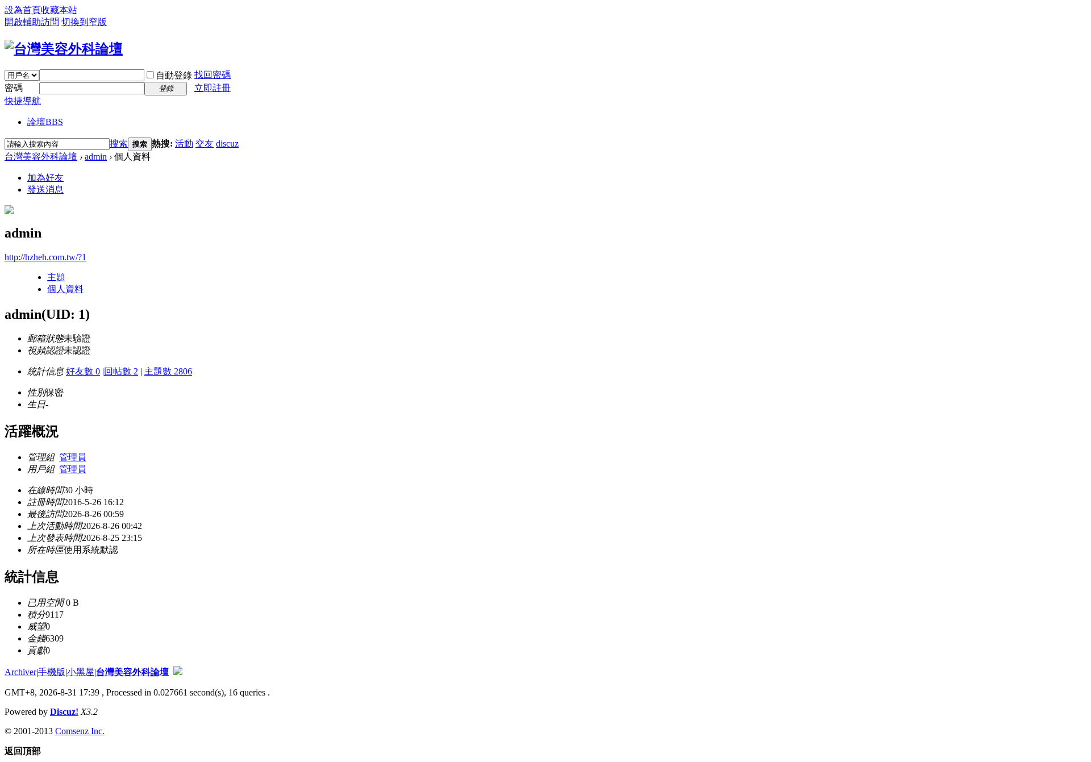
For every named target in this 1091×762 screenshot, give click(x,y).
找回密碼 (212, 75)
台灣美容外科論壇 (41, 156)
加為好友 (45, 177)
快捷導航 (23, 101)
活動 (184, 143)
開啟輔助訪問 (32, 22)
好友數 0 (83, 371)
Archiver (20, 672)
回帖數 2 (121, 371)
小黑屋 (80, 672)
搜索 (119, 143)
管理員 (72, 457)
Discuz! (64, 712)
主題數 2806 (168, 371)
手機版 (51, 672)
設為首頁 (23, 10)
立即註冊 (212, 88)
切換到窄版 (84, 22)
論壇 (45, 122)
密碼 (14, 88)
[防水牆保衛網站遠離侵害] (177, 672)
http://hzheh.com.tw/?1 (45, 257)
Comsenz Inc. (80, 731)
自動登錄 (174, 75)
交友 (204, 143)
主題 (56, 277)
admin (96, 156)
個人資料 (65, 289)
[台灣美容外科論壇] (64, 48)
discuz (227, 143)
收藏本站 (59, 10)
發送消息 (45, 189)
